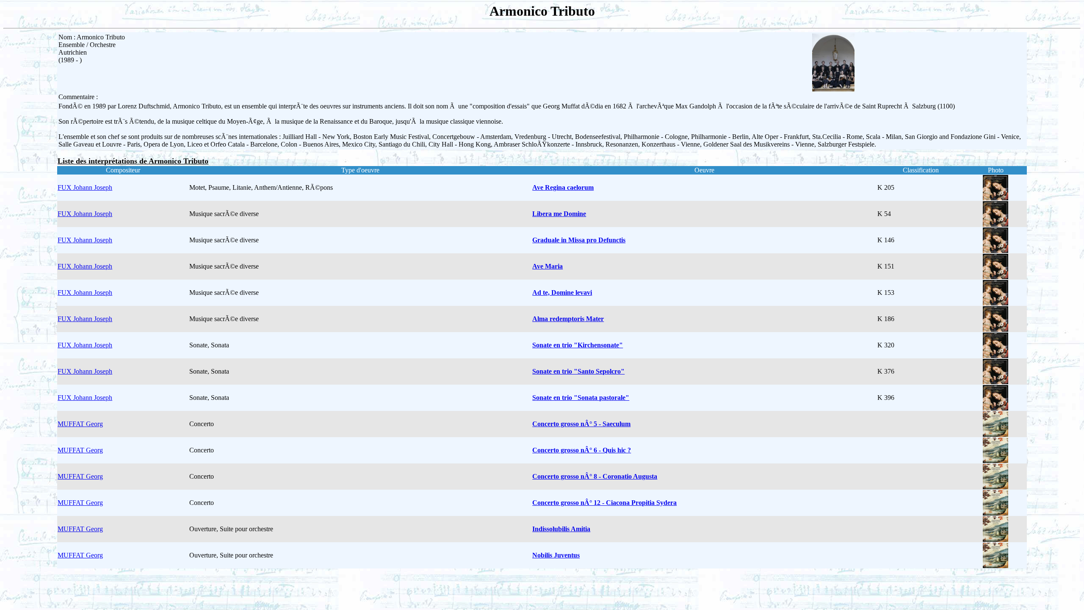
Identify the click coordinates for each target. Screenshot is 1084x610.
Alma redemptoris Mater (568, 318)
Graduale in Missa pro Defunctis (578, 240)
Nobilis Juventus (556, 555)
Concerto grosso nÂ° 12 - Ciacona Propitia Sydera (604, 502)
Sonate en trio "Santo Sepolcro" (578, 371)
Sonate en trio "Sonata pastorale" (580, 397)
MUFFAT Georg (80, 423)
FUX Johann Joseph (85, 187)
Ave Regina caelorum (563, 187)
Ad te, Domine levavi (562, 292)
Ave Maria (547, 266)
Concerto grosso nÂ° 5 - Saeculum (581, 423)
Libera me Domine (559, 213)
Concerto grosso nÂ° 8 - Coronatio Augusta (594, 476)
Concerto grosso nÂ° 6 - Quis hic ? (581, 450)
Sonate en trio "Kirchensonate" (577, 345)
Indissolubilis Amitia (561, 528)
